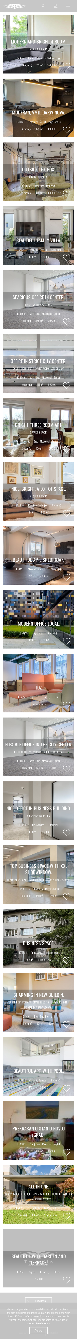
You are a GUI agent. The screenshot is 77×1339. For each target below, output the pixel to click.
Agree (38, 1330)
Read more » (42, 1323)
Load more (41, 1301)
